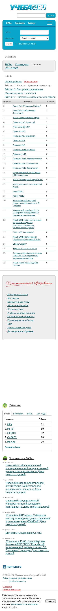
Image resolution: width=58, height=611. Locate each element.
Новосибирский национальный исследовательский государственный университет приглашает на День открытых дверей (27, 470)
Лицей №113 (18, 196)
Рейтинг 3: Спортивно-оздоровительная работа (30, 96)
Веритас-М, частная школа (25, 248)
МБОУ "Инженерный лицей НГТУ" (28, 180)
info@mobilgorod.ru (17, 581)
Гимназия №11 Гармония (24, 150)
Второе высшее (15, 309)
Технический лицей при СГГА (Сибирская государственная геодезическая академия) (26, 213)
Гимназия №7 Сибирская (24, 136)
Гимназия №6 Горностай (24, 122)
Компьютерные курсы (18, 302)
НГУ (9, 424)
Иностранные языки (17, 294)
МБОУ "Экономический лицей (26, 118)
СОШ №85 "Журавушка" (23, 232)
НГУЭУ (11, 441)
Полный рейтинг (12, 447)
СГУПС (11, 433)
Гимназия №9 (19, 145)
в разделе (9, 38)
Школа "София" (20, 244)
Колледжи (20, 23)
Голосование (30, 81)
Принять (50, 601)
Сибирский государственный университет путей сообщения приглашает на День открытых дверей (27, 503)
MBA (9, 324)
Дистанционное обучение (20, 331)
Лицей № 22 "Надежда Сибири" (27, 106)
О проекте (7, 587)
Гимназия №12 (19, 154)
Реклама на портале (12, 590)
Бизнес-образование (17, 305)
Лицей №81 (18, 191)
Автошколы (13, 298)
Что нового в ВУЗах (21, 458)
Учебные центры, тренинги (21, 313)
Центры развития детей (19, 327)
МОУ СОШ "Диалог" (21, 127)
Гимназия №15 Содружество (25, 163)
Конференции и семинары (20, 316)
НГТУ (10, 428)
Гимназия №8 (19, 140)
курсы (29, 578)
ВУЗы (8, 23)
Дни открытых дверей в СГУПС (24, 533)
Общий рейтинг (13, 81)
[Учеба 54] (29, 7)
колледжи (13, 578)
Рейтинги (15, 405)
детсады (22, 578)
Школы (31, 23)
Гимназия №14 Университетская (27, 159)
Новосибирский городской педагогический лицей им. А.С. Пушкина (26, 203)
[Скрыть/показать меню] (49, 23)
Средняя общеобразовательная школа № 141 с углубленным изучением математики (27, 255)
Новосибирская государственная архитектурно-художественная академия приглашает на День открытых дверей (25, 487)
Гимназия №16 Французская (25, 168)
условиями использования (24, 604)
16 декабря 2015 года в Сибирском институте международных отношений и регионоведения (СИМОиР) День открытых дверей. (28, 520)
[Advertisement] (29, 370)
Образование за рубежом (20, 320)
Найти (8, 32)
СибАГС (12, 437)
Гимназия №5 (19, 131)
